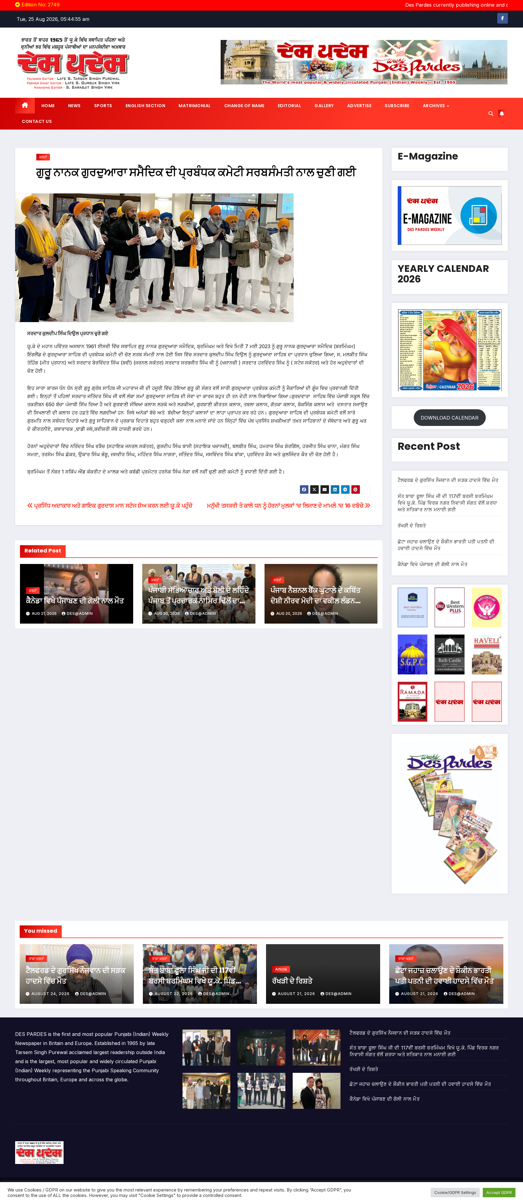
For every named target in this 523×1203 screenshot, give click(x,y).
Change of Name (244, 106)
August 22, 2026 (174, 993)
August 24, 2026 (51, 993)
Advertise (359, 106)
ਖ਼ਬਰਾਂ (43, 157)
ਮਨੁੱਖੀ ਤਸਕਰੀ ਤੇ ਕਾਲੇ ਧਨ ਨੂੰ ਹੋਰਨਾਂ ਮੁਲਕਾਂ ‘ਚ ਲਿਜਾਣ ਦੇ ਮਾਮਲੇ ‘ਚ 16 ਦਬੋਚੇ (286, 505)
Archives (434, 106)
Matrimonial (195, 106)
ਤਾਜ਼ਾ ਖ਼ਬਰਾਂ (36, 958)
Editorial (289, 106)
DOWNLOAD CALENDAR (450, 418)
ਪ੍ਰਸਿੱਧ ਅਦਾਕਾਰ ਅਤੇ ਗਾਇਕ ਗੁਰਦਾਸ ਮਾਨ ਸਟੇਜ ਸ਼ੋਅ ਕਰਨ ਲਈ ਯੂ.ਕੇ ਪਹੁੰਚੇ (112, 505)
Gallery (324, 106)
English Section (146, 106)
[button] (490, 113)
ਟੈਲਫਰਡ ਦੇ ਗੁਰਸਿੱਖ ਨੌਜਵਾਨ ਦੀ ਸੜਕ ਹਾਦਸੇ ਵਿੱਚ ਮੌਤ (448, 480)
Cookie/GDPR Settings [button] (455, 1192)
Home (48, 106)
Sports (103, 106)
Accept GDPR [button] (499, 1192)
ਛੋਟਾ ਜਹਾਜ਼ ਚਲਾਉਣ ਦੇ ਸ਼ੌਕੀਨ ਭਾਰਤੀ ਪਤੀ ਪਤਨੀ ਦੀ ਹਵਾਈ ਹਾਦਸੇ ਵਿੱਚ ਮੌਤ (420, 1084)
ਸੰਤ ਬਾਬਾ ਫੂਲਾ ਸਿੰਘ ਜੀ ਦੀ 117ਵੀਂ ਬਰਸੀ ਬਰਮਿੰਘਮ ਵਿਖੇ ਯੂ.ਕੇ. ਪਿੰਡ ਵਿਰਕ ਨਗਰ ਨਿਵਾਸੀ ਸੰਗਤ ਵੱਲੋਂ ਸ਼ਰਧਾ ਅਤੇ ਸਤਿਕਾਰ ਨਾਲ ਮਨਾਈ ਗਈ (448, 503)
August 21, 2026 (297, 993)
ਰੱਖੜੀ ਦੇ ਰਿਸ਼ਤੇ (412, 525)
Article (281, 969)
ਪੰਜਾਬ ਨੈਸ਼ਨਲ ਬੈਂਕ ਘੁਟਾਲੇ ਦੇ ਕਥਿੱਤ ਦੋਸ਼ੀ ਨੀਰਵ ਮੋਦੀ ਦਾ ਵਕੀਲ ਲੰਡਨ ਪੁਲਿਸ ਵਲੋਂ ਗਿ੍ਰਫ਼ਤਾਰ (315, 600)
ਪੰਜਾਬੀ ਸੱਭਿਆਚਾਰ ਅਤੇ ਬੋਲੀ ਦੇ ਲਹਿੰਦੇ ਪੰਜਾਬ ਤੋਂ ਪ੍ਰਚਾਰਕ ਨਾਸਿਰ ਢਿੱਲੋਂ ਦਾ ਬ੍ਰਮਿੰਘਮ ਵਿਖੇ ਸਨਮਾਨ (198, 600)
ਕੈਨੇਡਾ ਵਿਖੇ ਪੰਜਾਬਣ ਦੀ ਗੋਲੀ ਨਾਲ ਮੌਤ (75, 601)
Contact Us (37, 121)
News (74, 106)
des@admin (80, 613)
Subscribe (397, 106)
